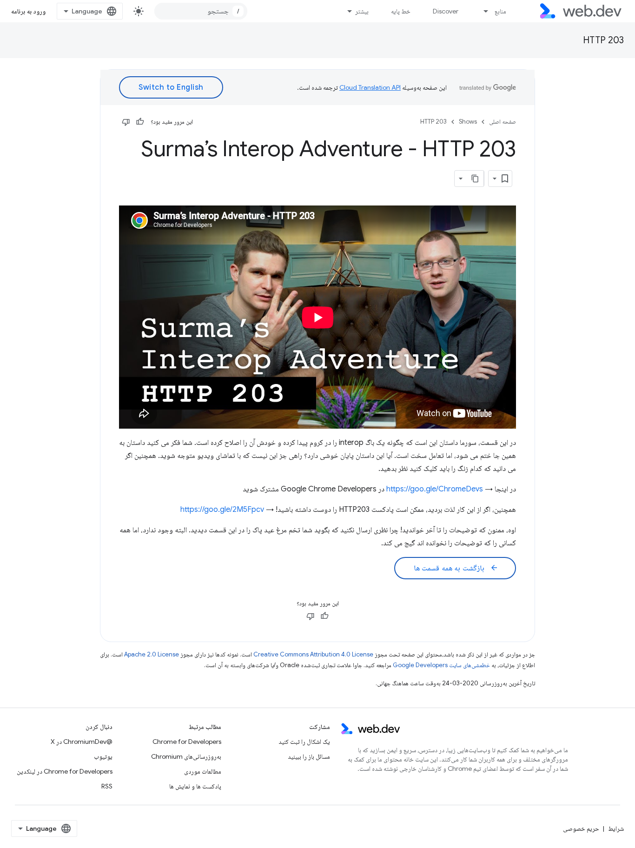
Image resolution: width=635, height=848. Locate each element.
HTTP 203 (603, 40)
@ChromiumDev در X (81, 741)
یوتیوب (103, 756)
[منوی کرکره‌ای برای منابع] (482, 11)
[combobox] (200, 11)
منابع (500, 11)
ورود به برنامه (28, 11)
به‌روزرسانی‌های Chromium (186, 756)
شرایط (616, 828)
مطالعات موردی (202, 771)
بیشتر (362, 11)
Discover (445, 11)
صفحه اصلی (502, 122)
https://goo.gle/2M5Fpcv (222, 509)
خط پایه (400, 11)
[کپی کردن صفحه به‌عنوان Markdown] (475, 178)
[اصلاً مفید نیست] (126, 122)
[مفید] (140, 122)
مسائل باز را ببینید (309, 756)
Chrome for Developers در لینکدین (64, 771)
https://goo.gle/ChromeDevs (434, 489)
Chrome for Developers (186, 741)
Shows (468, 122)
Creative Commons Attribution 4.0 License (313, 654)
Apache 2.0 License (151, 654)
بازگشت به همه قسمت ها (456, 568)
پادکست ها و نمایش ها (195, 786)
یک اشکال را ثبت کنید (304, 741)
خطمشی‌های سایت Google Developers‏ (441, 665)
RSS (106, 786)
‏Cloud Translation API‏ (370, 87)
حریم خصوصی (581, 828)
